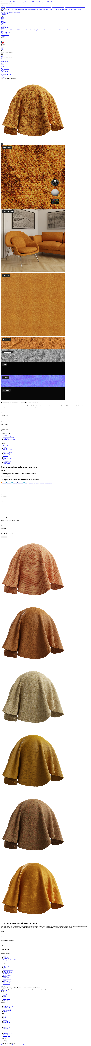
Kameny (67, 9)
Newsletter (5, 1021)
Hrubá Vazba (6, 457)
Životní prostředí (10, 12)
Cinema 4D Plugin (7, 1008)
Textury (2, 47)
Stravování (25, 9)
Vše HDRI (3, 12)
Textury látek (6, 438)
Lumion (24, 30)
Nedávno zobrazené (5, 32)
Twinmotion (47, 30)
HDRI (2, 49)
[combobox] (45, 53)
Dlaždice (71, 7)
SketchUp (5, 28)
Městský (80, 7)
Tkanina (32, 7)
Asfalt (15, 7)
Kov (46, 7)
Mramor (43, 7)
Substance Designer (54, 30)
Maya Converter (7, 1010)
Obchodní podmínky (5, 1044)
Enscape (32, 30)
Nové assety (3, 14)
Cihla (18, 7)
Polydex (69, 30)
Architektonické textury (8, 437)
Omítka (55, 7)
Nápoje (29, 9)
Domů (2, 75)
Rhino (2, 30)
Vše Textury (3, 7)
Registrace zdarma (5, 990)
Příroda (48, 7)
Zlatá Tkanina (6, 463)
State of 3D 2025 (7, 1022)
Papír (51, 7)
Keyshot (28, 30)
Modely (2, 48)
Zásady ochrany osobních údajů (17, 1044)
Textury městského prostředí (9, 439)
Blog (4, 1017)
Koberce (71, 9)
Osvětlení (59, 9)
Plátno (4, 459)
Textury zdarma (6, 997)
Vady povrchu (66, 7)
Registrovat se (6, 1027)
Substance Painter (63, 30)
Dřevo (83, 7)
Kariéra (5, 1020)
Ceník (2, 31)
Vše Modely (3, 9)
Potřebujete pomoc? (5, 35)
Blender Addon (6, 1005)
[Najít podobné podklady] (2, 144)
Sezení (75, 9)
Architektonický (10, 7)
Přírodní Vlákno (7, 458)
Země (29, 7)
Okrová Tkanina (7, 461)
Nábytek (51, 9)
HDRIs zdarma (6, 1000)
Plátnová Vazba (6, 462)
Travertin (75, 7)
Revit (5, 30)
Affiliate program (4, 33)
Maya (3, 25)
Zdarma (36, 7)
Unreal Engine (40, 30)
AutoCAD (8, 30)
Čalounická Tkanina (8, 449)
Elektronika (34, 9)
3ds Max (2, 20)
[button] (45, 4)
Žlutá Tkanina (6, 453)
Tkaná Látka (6, 445)
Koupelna (8, 9)
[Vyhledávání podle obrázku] (2, 54)
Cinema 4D (3, 23)
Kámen (61, 7)
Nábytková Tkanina (7, 452)
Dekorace (20, 9)
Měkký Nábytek (7, 454)
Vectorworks (14, 30)
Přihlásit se (3, 36)
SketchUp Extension (8, 1006)
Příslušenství (39, 9)
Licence (26, 1044)
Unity (35, 30)
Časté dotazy (6, 1034)
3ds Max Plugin (7, 1007)
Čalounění (5, 456)
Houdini (3, 27)
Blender (2, 18)
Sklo (39, 7)
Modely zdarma (6, 999)
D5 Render (20, 30)
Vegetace (79, 9)
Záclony (16, 9)
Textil (4, 447)
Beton (26, 7)
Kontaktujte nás (6, 1036)
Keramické (22, 7)
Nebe (18, 12)
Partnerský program (7, 1018)
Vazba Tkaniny (6, 451)
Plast (58, 7)
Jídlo (43, 9)
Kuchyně (55, 9)
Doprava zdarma (5, 13)
